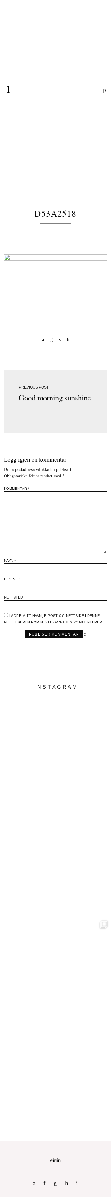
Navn (10, 560)
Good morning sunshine (55, 397)
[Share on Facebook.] (43, 339)
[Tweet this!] (59, 339)
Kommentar (17, 488)
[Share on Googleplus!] (68, 339)
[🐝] (55, 861)
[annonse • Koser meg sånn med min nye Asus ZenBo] (55, 973)
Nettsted (13, 597)
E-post (12, 579)
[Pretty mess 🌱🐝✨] (55, 750)
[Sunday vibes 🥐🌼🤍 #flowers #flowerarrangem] (55, 1085)
